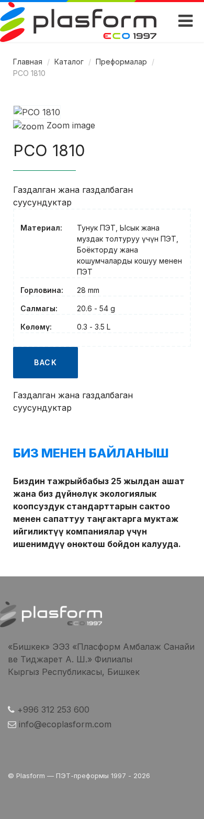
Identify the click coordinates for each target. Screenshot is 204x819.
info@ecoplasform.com (65, 724)
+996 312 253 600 (53, 709)
